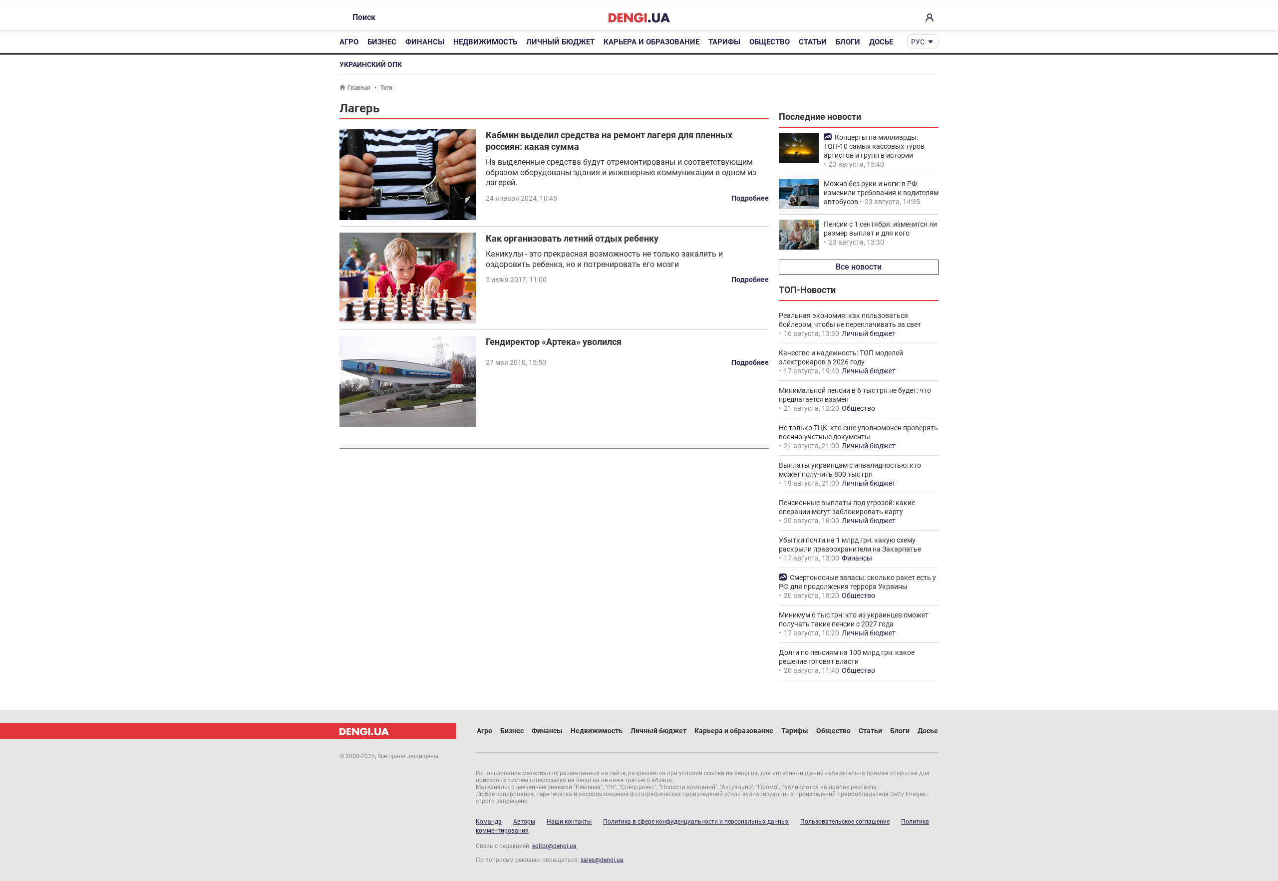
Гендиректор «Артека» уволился (554, 341)
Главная (358, 87)
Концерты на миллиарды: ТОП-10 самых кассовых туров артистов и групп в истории (874, 146)
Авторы (524, 821)
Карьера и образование (651, 41)
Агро (348, 41)
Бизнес (381, 41)
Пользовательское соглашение (845, 821)
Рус (918, 42)
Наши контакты (569, 821)
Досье (881, 41)
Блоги (848, 41)
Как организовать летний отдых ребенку (572, 238)
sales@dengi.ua (602, 860)
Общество (769, 41)
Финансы (424, 41)
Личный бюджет (560, 41)
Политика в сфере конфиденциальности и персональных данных (696, 821)
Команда (489, 821)
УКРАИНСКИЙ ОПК (370, 64)
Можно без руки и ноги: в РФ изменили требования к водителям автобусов (881, 193)
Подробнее (750, 198)
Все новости (859, 267)
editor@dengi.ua (554, 846)
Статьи (813, 41)
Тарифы (724, 41)
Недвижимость (485, 41)
